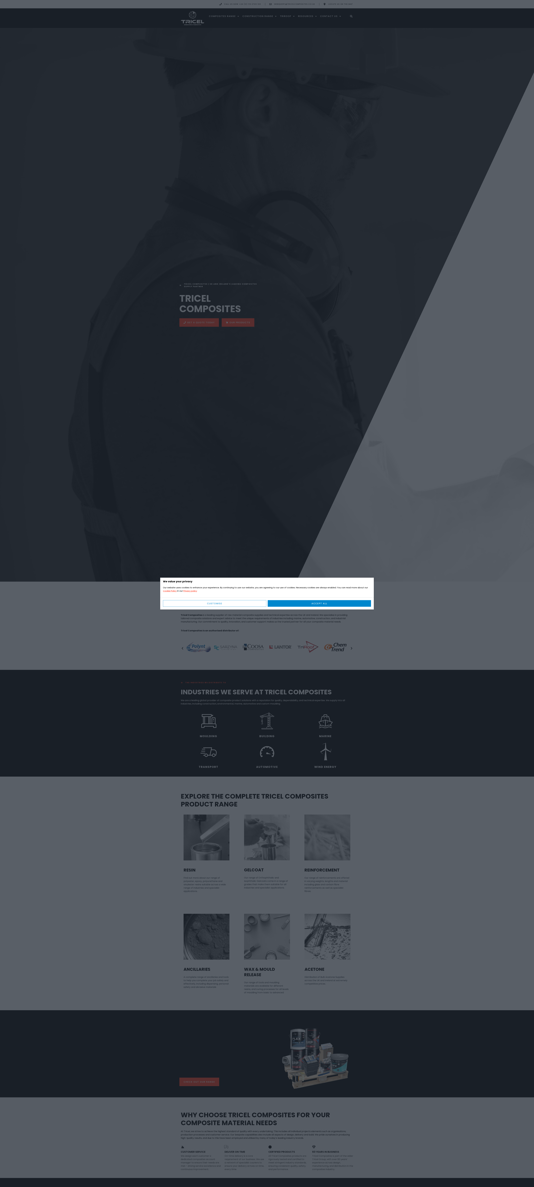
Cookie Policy (170, 590)
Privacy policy (190, 590)
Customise (214, 603)
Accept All (319, 603)
